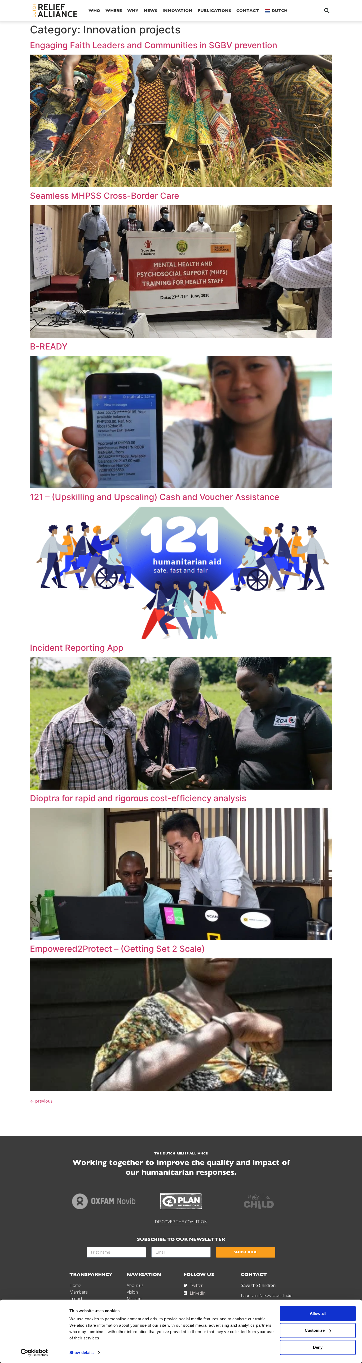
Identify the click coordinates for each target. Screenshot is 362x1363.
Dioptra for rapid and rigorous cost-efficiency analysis (138, 798)
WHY (132, 10)
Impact (75, 1299)
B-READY (49, 346)
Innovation (177, 10)
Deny (318, 1347)
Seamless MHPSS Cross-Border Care (104, 196)
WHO (94, 10)
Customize (315, 1330)
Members (78, 1292)
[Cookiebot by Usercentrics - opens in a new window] (34, 1353)
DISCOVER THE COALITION (181, 1222)
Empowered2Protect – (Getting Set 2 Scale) (117, 949)
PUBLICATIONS (214, 10)
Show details (81, 1352)
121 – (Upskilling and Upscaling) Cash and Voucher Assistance (154, 497)
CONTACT (247, 10)
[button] (326, 10)
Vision (132, 1292)
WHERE (113, 10)
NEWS (150, 10)
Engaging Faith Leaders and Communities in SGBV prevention (153, 45)
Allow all (318, 1313)
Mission (134, 1299)
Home (75, 1285)
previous (41, 1101)
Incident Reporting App (76, 648)
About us (135, 1285)
